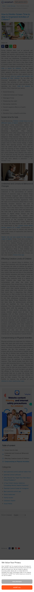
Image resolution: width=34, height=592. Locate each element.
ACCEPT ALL (17, 587)
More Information (17, 581)
